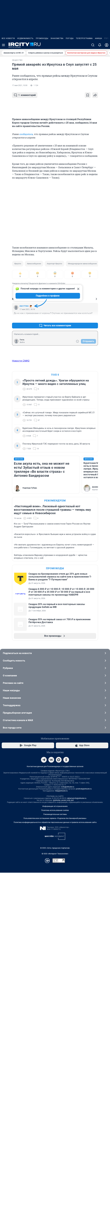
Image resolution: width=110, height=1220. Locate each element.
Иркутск (17, 264)
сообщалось (26, 134)
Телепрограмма (84, 38)
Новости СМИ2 (21, 360)
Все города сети (12, 727)
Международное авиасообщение (82, 264)
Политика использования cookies (55, 810)
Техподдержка (11, 705)
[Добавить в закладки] (88, 95)
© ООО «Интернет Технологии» (55, 854)
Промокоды (42, 38)
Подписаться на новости (17, 653)
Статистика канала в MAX (18, 720)
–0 (94, 319)
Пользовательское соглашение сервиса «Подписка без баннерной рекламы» (55, 818)
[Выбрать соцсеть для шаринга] (95, 95)
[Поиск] (92, 45)
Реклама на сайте (13, 683)
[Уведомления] (99, 45)
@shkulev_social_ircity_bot (63, 800)
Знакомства (57, 38)
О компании (10, 675)
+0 (87, 319)
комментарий (27, 95)
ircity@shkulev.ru (67, 787)
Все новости (8, 38)
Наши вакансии (12, 697)
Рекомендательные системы (55, 814)
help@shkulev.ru (61, 791)
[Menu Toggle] (3, 45)
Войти (22, 342)
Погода (70, 38)
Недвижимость (25, 38)
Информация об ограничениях (55, 806)
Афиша (98, 38)
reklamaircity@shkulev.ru (76, 798)
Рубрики (8, 668)
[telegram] (44, 760)
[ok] (66, 760)
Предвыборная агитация (17, 712)
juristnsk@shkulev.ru (84, 789)
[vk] (51, 760)
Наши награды (11, 690)
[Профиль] (106, 45)
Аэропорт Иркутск (54, 264)
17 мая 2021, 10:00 (19, 85)
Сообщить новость (14, 660)
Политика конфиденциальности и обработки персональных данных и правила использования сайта (55, 822)
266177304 (24, 306)
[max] (59, 760)
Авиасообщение (34, 264)
